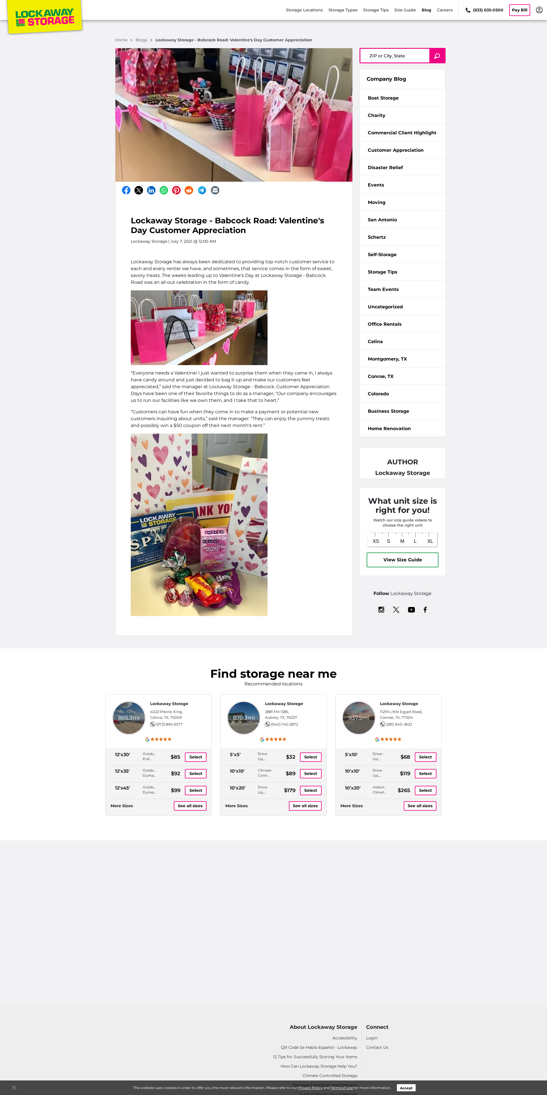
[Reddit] (189, 190)
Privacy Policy (310, 1088)
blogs (142, 39)
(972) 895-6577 (169, 724)
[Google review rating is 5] (158, 739)
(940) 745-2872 (284, 724)
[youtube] (411, 609)
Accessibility (344, 1038)
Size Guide (405, 10)
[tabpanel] (402, 97)
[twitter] (396, 609)
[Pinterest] (176, 190)
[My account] (539, 9)
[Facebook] (126, 190)
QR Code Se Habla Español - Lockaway (319, 1047)
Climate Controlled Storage (330, 1075)
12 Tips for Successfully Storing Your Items (315, 1056)
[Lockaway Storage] (44, 18)
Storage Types (343, 10)
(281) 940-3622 (399, 724)
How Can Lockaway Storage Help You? (319, 1066)
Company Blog (386, 79)
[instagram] (381, 609)
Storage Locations (304, 10)
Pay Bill (519, 10)
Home (121, 39)
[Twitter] (138, 190)
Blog (426, 10)
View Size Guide (402, 559)
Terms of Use (342, 1088)
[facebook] (425, 609)
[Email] (215, 190)
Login (371, 1038)
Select (195, 757)
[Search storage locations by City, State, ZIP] (437, 55)
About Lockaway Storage (323, 1027)
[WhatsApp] (164, 190)
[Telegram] (202, 190)
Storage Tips (376, 10)
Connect (377, 1027)
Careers (445, 10)
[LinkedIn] (151, 190)
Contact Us (377, 1047)
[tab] (402, 97)
